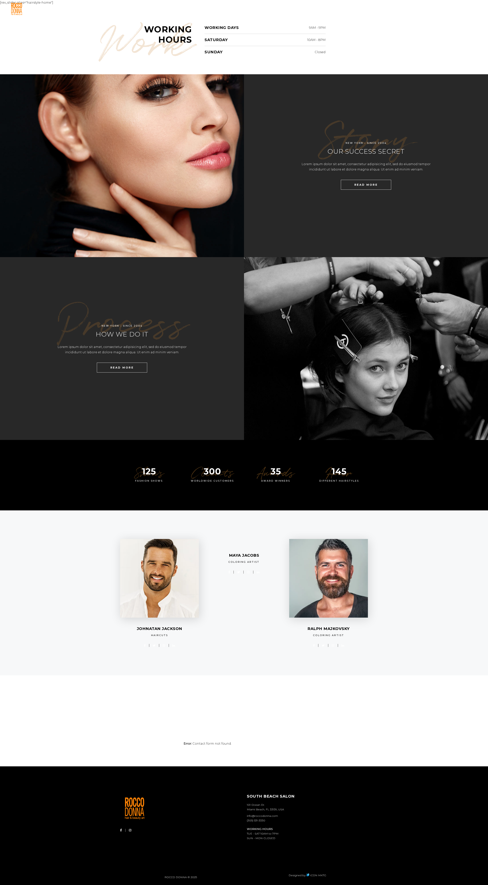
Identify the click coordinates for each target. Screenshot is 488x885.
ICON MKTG (317, 875)
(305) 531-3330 (256, 820)
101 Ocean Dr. (256, 805)
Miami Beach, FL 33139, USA (265, 809)
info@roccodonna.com (262, 816)
